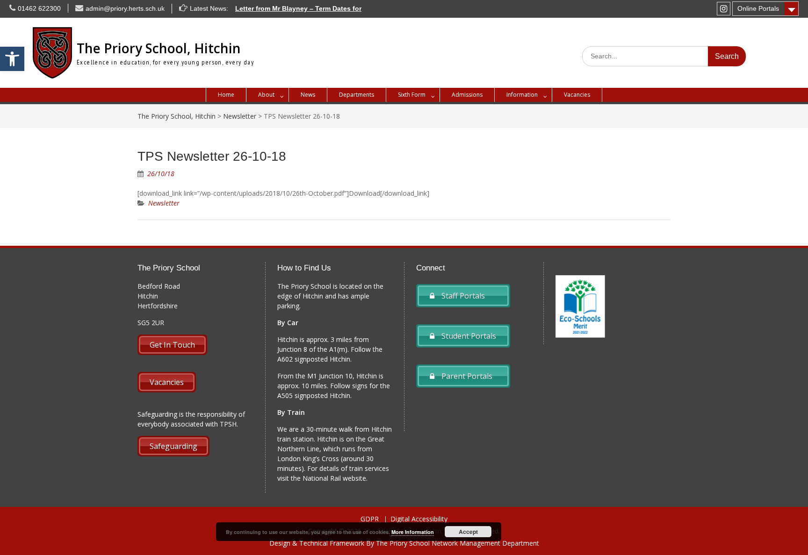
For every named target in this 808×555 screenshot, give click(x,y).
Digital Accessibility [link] (418, 519)
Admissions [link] (467, 95)
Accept (468, 531)
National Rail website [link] (334, 478)
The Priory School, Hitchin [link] (159, 48)
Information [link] (522, 95)
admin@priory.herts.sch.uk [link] (125, 8)
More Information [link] (412, 531)
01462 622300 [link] (39, 8)
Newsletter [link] (164, 203)
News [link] (308, 95)
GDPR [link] (370, 519)
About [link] (266, 95)
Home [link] (226, 95)
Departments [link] (356, 95)
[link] (12, 59)
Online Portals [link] (758, 8)
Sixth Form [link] (412, 95)
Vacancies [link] (577, 95)
